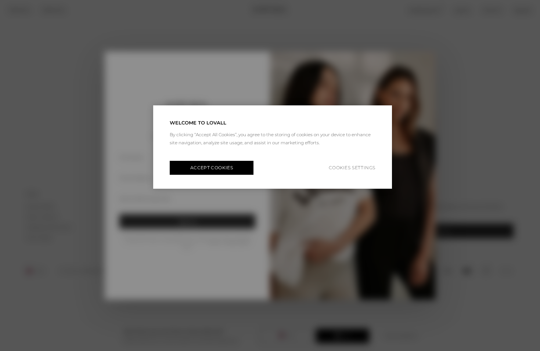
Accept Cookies (211, 167)
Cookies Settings (352, 167)
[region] (272, 147)
